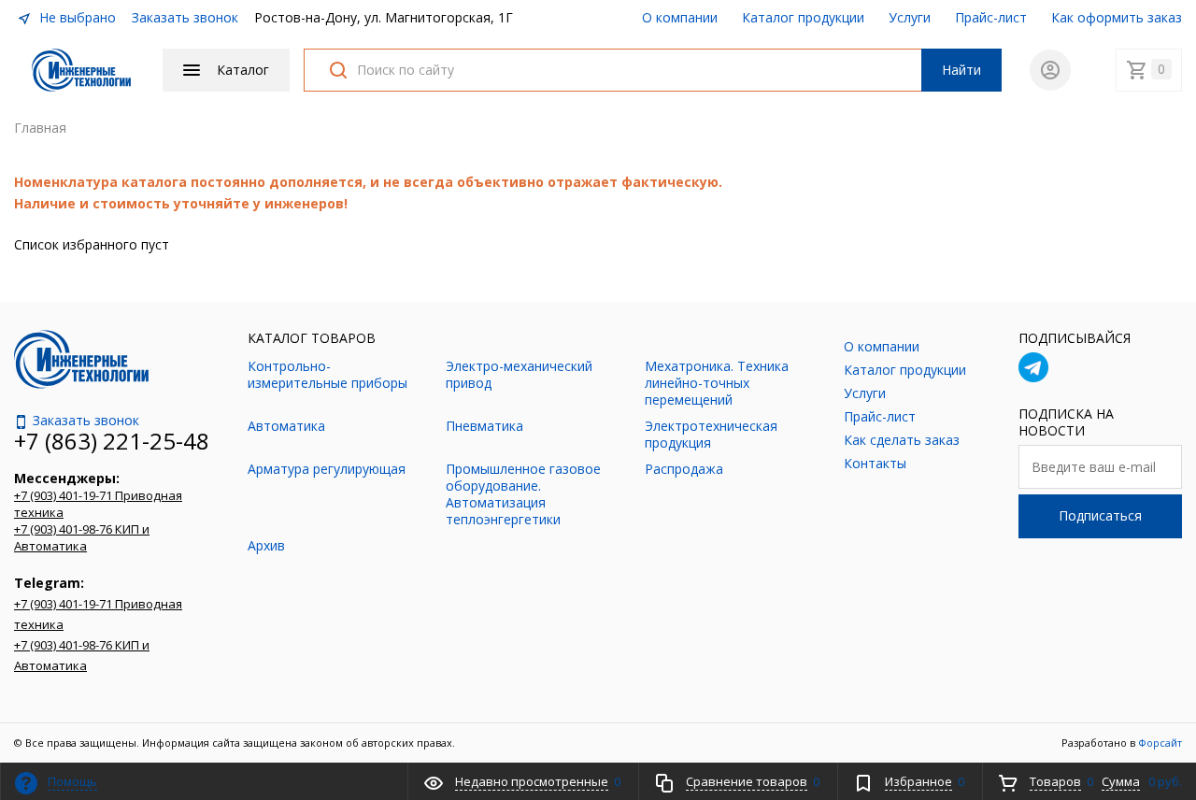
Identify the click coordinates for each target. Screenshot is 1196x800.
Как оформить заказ (1116, 17)
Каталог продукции (803, 17)
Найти (961, 70)
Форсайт (1160, 743)
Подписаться (1100, 515)
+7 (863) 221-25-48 (111, 440)
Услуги (910, 17)
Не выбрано (76, 17)
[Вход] (1050, 70)
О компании (680, 17)
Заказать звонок (185, 17)
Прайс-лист (991, 17)
